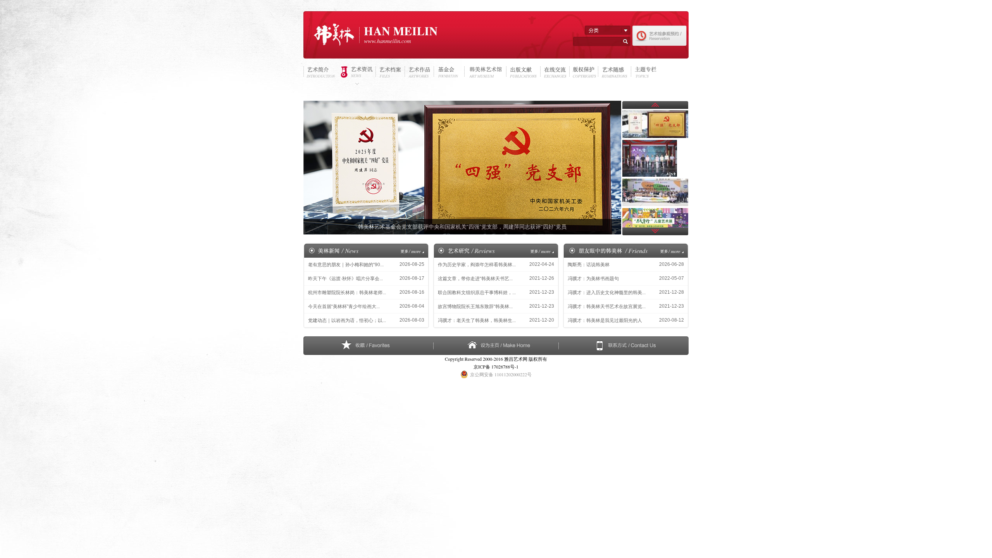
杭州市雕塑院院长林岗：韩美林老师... (347, 292)
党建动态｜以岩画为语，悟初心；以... (347, 320)
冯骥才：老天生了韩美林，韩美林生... (477, 320)
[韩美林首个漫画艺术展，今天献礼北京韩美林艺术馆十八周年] (649, 141)
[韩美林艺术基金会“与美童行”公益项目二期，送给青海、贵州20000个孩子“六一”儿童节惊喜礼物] (655, 180)
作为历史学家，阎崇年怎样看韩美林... (477, 264)
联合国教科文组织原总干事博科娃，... (477, 292)
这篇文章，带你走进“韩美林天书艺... (475, 278)
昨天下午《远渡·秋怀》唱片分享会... (345, 278)
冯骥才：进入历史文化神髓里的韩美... (607, 292)
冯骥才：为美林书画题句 (593, 278)
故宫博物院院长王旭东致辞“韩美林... (475, 306)
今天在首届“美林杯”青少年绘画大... (344, 306)
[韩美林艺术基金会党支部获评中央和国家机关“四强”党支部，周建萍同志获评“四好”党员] (655, 111)
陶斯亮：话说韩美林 (589, 264)
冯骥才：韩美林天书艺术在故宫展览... (607, 306)
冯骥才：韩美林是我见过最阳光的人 (605, 320)
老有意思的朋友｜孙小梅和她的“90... (346, 264)
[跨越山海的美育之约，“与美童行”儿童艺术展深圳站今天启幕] (655, 209)
